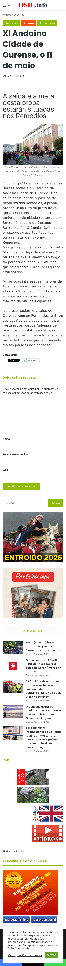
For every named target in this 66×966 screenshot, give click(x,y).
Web (5, 469)
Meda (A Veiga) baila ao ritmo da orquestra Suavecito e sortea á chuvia (44, 646)
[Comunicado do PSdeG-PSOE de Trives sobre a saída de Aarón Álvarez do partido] (13, 665)
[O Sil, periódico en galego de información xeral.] (33, 5)
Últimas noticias (33, 630)
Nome (7, 438)
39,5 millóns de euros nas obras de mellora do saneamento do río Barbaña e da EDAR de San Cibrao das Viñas (43, 689)
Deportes (19, 14)
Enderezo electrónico (16, 454)
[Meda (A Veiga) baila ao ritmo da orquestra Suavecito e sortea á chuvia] (13, 647)
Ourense (28, 23)
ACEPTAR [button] (51, 955)
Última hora (47, 23)
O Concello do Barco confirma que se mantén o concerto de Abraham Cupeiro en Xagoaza (43, 712)
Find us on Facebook (15, 851)
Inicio (8, 14)
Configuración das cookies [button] (25, 955)
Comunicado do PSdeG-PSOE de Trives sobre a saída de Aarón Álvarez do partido (43, 665)
